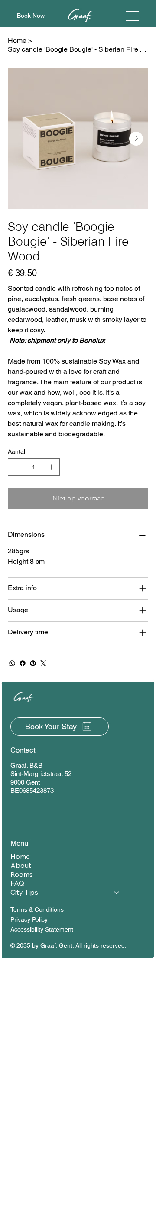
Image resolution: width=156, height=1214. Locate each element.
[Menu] (133, 16)
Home (20, 856)
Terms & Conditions (37, 909)
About (20, 865)
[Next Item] (136, 139)
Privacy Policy (29, 919)
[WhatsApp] (12, 663)
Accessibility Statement (41, 929)
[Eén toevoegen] (51, 467)
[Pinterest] (33, 663)
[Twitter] (43, 663)
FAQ (17, 883)
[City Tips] (117, 892)
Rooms (21, 874)
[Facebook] (22, 663)
